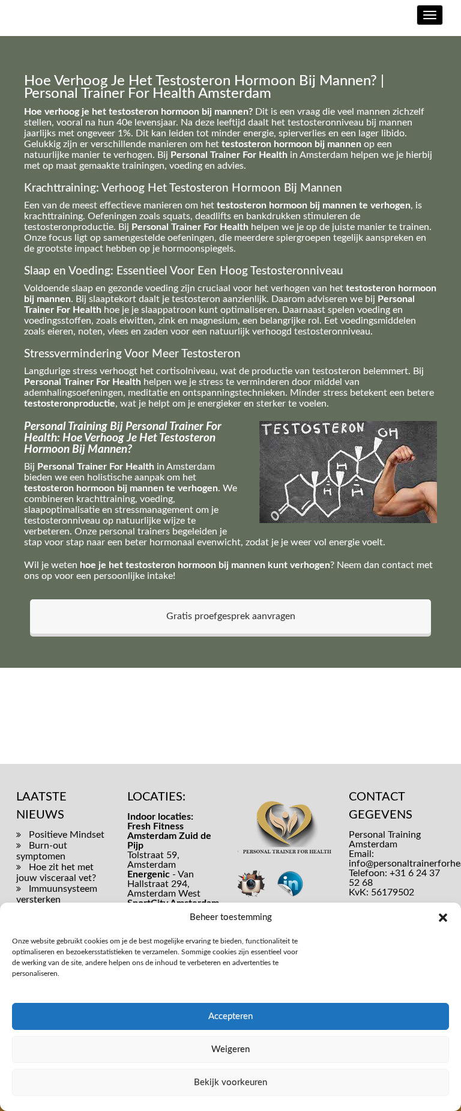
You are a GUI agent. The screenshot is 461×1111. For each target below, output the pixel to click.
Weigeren (230, 1049)
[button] (443, 918)
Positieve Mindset (66, 835)
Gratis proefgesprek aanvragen (230, 616)
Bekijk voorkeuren (230, 1082)
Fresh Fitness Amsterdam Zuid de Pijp (169, 836)
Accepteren (230, 1016)
